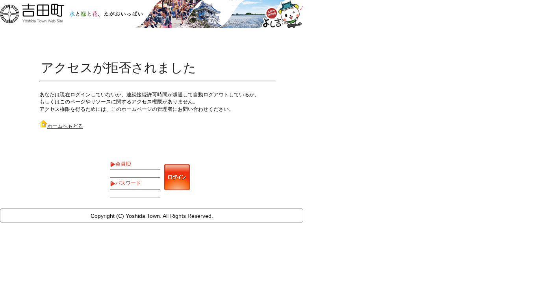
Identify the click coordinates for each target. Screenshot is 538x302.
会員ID (123, 164)
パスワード (128, 183)
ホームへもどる (65, 126)
